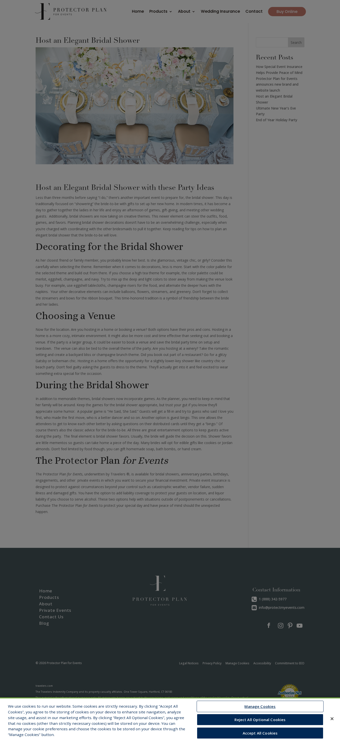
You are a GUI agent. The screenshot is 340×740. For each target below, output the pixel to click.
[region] (170, 718)
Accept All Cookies (260, 733)
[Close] (332, 718)
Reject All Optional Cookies (259, 719)
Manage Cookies (260, 706)
